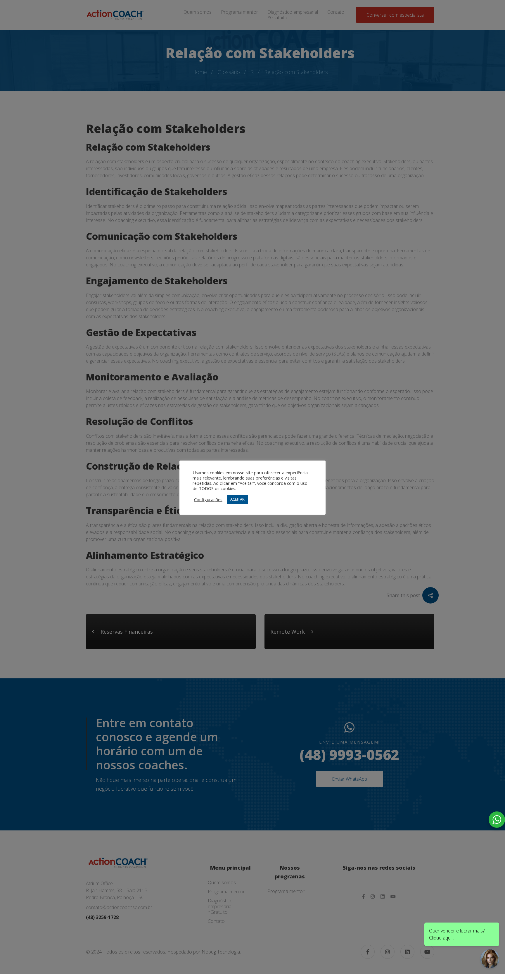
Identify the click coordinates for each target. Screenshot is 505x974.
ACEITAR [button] (237, 499)
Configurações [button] (208, 499)
